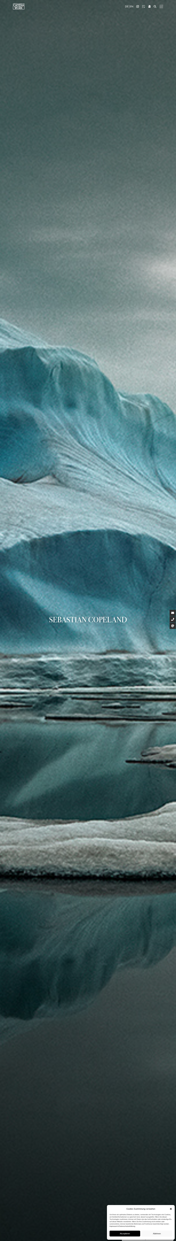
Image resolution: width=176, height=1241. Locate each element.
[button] (171, 1209)
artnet (149, 6)
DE (126, 6)
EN (131, 6)
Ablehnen (157, 1233)
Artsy (143, 6)
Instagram (137, 6)
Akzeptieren (125, 1233)
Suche (155, 6)
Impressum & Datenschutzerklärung (122, 1226)
